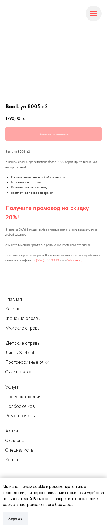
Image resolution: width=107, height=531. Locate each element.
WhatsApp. (74, 260)
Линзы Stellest (20, 353)
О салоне (14, 440)
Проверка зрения (23, 396)
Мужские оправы (22, 328)
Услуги (12, 387)
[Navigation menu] (93, 13)
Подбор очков (20, 406)
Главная (13, 299)
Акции (11, 431)
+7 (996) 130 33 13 (45, 260)
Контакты (15, 460)
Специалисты (19, 450)
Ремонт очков (20, 416)
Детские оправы (22, 343)
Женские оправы (23, 318)
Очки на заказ (19, 372)
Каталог (13, 309)
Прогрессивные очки (27, 362)
